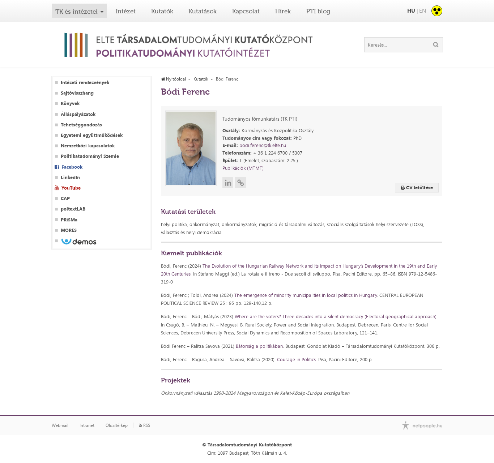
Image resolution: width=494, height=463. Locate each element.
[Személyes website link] (240, 182)
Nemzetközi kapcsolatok (88, 145)
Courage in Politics (296, 359)
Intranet (87, 425)
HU (411, 10)
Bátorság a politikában (259, 346)
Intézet (126, 11)
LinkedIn (70, 177)
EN (422, 10)
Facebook (71, 167)
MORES (69, 230)
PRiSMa (69, 219)
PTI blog (318, 11)
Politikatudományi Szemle (90, 156)
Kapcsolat (246, 11)
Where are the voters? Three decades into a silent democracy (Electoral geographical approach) (335, 316)
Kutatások (202, 11)
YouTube (71, 188)
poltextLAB (73, 209)
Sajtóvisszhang (77, 93)
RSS (146, 425)
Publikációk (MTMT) (243, 168)
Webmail (60, 425)
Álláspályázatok (78, 114)
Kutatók (162, 11)
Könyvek (70, 103)
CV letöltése (419, 187)
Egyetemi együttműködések (92, 135)
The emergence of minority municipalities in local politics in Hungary (305, 295)
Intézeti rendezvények (85, 82)
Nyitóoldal (175, 79)
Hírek (283, 11)
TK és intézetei (76, 11)
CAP (65, 198)
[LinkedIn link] (227, 182)
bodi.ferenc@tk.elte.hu (262, 145)
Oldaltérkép (117, 425)
